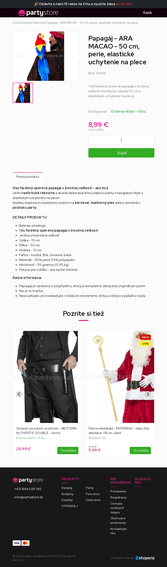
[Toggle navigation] (15, 14)
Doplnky (67, 500)
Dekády (67, 488)
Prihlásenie (118, 491)
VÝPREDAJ (70, 506)
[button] (23, 93)
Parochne (93, 494)
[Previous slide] (19, 56)
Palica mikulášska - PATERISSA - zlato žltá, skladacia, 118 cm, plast (46, 430)
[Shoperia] (145, 558)
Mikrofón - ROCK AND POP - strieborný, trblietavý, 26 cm (118, 430)
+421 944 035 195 (27, 489)
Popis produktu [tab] (27, 176)
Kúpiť (122, 152)
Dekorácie (93, 500)
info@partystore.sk (28, 497)
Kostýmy (68, 494)
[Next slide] (72, 56)
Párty (89, 488)
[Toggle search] (135, 12)
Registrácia (118, 497)
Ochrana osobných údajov (117, 508)
